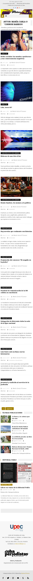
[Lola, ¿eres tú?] (16, 91)
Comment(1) (12, 65)
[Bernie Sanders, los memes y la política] (16, 187)
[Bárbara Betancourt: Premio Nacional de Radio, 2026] (6, 449)
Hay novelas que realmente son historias (16, 231)
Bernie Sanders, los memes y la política (16, 203)
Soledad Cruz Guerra (19, 443)
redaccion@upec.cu (20, 544)
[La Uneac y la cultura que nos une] (6, 419)
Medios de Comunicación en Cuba (16, 5)
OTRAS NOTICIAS (6, 228)
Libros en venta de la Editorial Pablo (15, 487)
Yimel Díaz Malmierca (19, 423)
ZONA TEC (4, 53)
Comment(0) (12, 114)
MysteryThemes (25, 573)
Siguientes (9, 408)
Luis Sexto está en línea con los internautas (13, 353)
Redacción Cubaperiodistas (21, 453)
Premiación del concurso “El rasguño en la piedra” (16, 261)
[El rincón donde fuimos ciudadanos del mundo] (6, 429)
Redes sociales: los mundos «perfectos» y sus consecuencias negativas (16, 57)
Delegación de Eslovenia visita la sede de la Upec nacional (15, 322)
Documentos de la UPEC (9, 3)
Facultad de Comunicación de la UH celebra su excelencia (14, 291)
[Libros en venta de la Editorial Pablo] (16, 473)
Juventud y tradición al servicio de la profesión (15, 383)
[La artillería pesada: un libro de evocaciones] (6, 439)
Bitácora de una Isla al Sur (11, 156)
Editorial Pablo (10, 460)
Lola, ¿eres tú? (6, 107)
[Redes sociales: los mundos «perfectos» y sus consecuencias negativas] (16, 39)
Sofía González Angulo (19, 433)
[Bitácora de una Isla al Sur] (16, 140)
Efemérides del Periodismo (23, 3)
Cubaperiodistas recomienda (11, 153)
